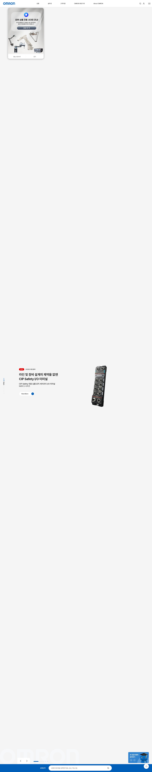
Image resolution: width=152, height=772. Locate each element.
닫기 (35, 56)
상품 (38, 3)
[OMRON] (9, 3)
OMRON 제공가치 (79, 3)
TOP (146, 766)
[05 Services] (4, 392)
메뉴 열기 (149, 3)
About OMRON (98, 3)
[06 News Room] (4, 393)
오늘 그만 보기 (17, 56)
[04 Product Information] (4, 390)
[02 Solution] (4, 387)
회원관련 (143, 3)
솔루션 (50, 3)
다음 (27, 761)
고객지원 (62, 3)
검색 (140, 3)
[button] (36, 761)
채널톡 (138, 757)
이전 (20, 761)
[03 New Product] (4, 388)
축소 (134, 760)
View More (24, 394)
